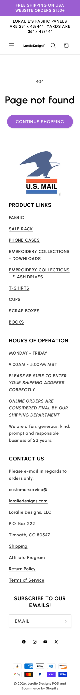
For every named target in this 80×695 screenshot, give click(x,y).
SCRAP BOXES (24, 310)
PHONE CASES (24, 240)
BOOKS (16, 322)
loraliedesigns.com (28, 500)
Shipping (18, 546)
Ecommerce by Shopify (40, 688)
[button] (11, 45)
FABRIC (16, 217)
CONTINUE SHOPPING (40, 121)
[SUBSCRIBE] (64, 621)
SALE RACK (21, 228)
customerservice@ (28, 489)
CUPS (15, 299)
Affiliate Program (27, 557)
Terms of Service (26, 580)
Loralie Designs (40, 683)
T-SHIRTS (19, 288)
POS (55, 683)
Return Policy (22, 568)
